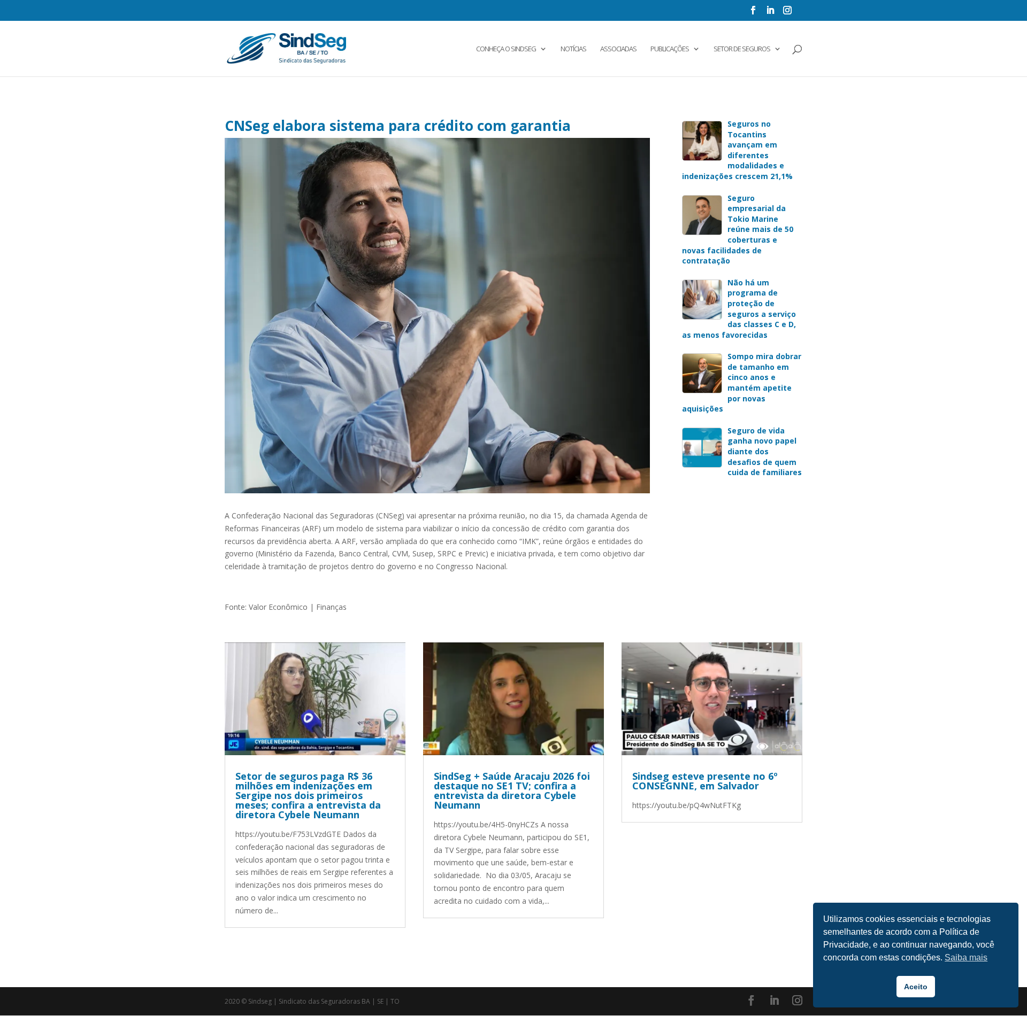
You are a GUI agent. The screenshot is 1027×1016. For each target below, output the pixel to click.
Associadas (618, 49)
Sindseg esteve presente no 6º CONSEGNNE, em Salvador (705, 781)
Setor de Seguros (742, 49)
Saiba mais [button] (966, 957)
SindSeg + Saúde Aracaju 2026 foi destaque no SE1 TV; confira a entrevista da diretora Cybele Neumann (512, 790)
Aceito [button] (916, 986)
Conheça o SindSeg (506, 49)
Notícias (573, 49)
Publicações (669, 49)
